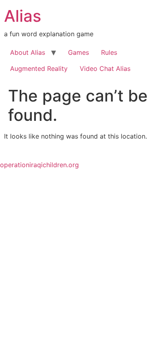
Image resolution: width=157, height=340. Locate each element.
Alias (22, 16)
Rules (109, 52)
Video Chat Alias (105, 68)
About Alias (27, 52)
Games (78, 52)
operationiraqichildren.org (39, 165)
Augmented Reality (39, 68)
